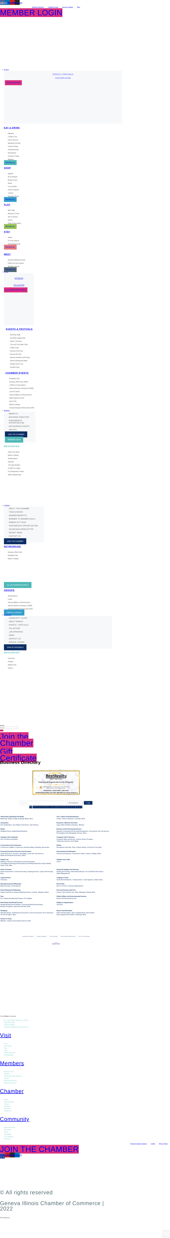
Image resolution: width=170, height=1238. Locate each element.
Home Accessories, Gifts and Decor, (42, 913)
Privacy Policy (163, 1144)
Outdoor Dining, (81, 847)
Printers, (80, 833)
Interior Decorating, (20, 871)
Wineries (81, 825)
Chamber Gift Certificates (9, 837)
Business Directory (38, 7)
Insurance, (16, 853)
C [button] (37, 807)
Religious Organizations (65, 902)
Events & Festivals (19, 329)
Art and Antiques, (6, 915)
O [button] (60, 807)
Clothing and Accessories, (20, 913)
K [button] (52, 807)
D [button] (39, 807)
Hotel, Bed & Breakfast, (64, 880)
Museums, (71, 819)
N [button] (58, 807)
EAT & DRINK (12, 128)
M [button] (56, 807)
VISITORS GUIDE (63, 78)
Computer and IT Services (66, 837)
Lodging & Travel (62, 877)
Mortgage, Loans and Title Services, (32, 853)
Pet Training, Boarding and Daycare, (12, 898)
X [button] (77, 807)
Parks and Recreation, (64, 913)
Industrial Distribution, (78, 871)
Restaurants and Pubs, (64, 847)
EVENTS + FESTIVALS (63, 74)
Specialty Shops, (5, 913)
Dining (59, 845)
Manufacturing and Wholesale (10, 884)
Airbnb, (96, 880)
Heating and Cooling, (63, 871)
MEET (7, 254)
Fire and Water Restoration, (94, 871)
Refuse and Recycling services (67, 898)
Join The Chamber (84, 936)
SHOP (7, 168)
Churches (60, 904)
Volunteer (18, 285)
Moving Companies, (6, 906)
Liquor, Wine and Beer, (64, 825)
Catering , (34, 892)
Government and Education (66, 851)
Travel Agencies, (88, 880)
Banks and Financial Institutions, (11, 855)
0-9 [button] (30, 807)
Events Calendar (42, 936)
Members (12, 1063)
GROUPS (9, 590)
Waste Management (63, 873)
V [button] (73, 807)
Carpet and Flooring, (46, 871)
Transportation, (77, 880)
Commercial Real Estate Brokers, (32, 904)
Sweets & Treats (6, 919)
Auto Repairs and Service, (20, 825)
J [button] (50, 807)
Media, (27, 819)
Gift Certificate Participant (9, 839)
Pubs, (74, 847)
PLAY (7, 204)
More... (32, 819)
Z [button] (81, 807)
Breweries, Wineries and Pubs (67, 823)
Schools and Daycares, (64, 853)
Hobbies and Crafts (63, 859)
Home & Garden (6, 869)
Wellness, (3, 862)
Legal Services (5, 877)
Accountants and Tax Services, (99, 831)
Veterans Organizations (75, 886)
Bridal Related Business (19, 831)
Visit (5, 1035)
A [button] (33, 807)
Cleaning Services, (33, 871)
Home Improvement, (7, 871)
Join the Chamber (67, 7)
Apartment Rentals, (20, 906)
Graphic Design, (13, 819)
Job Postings (54, 936)
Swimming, (78, 915)
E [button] (41, 807)
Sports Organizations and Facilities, (83, 913)
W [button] (75, 807)
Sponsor (19, 278)
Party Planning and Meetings (10, 890)
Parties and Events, (6, 892)
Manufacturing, (5, 886)
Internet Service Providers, (84, 839)
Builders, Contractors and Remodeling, (22, 847)
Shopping (3, 910)
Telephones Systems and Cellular (67, 841)
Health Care (4, 859)
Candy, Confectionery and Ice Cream (19, 921)
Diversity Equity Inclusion (138, 1144)
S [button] (67, 807)
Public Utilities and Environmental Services (71, 896)
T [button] (69, 807)
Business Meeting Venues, (22, 892)
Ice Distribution (16, 886)
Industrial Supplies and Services (68, 869)
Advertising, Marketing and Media (12, 816)
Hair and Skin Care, (68, 892)
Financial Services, (6, 853)
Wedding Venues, (6, 831)
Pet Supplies (28, 898)
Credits (153, 1144)
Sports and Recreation (64, 910)
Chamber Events (53, 7)
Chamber (12, 1091)
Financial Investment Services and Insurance (15, 851)
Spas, (77, 892)
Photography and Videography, (67, 833)
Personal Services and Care (66, 890)
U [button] (71, 807)
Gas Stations (34, 825)
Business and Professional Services (69, 829)
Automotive (4, 823)
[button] (87, 70)
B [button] (35, 807)
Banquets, (41, 892)
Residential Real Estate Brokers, (10, 904)
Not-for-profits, (62, 886)
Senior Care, (4, 865)
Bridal (2, 829)
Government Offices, (78, 853)
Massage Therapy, (85, 892)
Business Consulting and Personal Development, (72, 831)
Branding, (21, 819)
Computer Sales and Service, (66, 839)
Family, (59, 819)
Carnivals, (78, 819)
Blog (78, 7)
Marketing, (3, 819)
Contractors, (4, 847)
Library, (88, 853)
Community (14, 1119)
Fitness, (59, 892)
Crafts (59, 862)
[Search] (1, 730)
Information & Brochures (68, 936)
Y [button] (79, 807)
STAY (7, 231)
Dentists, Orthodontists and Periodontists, (21, 862)
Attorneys (3, 880)
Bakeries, (3, 921)
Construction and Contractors (10, 845)
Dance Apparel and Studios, (66, 915)
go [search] (89, 803)
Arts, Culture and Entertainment (68, 816)
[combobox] (9, 728)
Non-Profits (61, 884)
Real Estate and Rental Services (11, 902)
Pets (2, 896)
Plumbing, (38, 847)
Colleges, (94, 853)
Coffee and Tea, (92, 847)
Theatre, (64, 819)
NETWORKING (12, 546)
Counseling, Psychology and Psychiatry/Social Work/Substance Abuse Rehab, (25, 863)
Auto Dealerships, (6, 825)
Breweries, (74, 825)
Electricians (45, 847)
